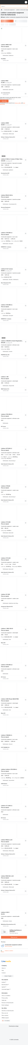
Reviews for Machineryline (7, 1002)
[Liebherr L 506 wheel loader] (14, 367)
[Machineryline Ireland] (9, 2)
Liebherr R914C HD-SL (7, 195)
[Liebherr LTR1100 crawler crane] (14, 476)
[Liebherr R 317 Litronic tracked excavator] (14, 259)
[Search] (26, 6)
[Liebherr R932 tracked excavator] (14, 71)
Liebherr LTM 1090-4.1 (6, 304)
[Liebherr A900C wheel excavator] (14, 113)
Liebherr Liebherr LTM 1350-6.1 (9, 769)
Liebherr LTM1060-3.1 (6, 735)
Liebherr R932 (4, 80)
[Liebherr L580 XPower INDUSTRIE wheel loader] (14, 689)
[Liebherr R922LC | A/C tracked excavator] (14, 830)
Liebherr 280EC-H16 (6, 44)
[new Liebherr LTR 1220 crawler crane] (14, 548)
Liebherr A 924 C (5, 912)
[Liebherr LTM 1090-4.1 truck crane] (14, 295)
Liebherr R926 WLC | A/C (7, 876)
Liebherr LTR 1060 (5, 522)
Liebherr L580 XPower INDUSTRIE (10, 699)
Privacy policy (5, 998)
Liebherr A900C (5, 123)
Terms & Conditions (6, 995)
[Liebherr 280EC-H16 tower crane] (14, 35)
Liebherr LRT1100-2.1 (6, 448)
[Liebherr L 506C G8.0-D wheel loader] (14, 619)
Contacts (4, 972)
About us (4, 968)
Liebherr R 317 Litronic (7, 268)
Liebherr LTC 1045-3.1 (6, 805)
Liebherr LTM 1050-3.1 (6, 232)
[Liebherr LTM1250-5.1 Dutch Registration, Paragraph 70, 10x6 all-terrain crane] (14, 331)
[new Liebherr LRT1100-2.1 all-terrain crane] (14, 439)
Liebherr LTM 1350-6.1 (6, 414)
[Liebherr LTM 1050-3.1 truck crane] (14, 223)
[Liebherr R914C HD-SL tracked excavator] (14, 186)
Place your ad (14, 937)
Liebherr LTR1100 (5, 486)
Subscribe (4, 101)
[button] (26, 2)
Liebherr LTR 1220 (5, 558)
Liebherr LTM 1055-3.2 (6, 664)
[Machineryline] (1, 10)
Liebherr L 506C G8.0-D (7, 628)
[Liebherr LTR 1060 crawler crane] (14, 512)
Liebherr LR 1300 (5, 594)
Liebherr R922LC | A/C (6, 839)
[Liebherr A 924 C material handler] (14, 903)
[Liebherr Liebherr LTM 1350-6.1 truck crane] (14, 760)
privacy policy (18, 103)
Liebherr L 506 (4, 376)
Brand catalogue (5, 1005)
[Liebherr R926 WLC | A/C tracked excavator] (14, 866)
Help (3, 970)
